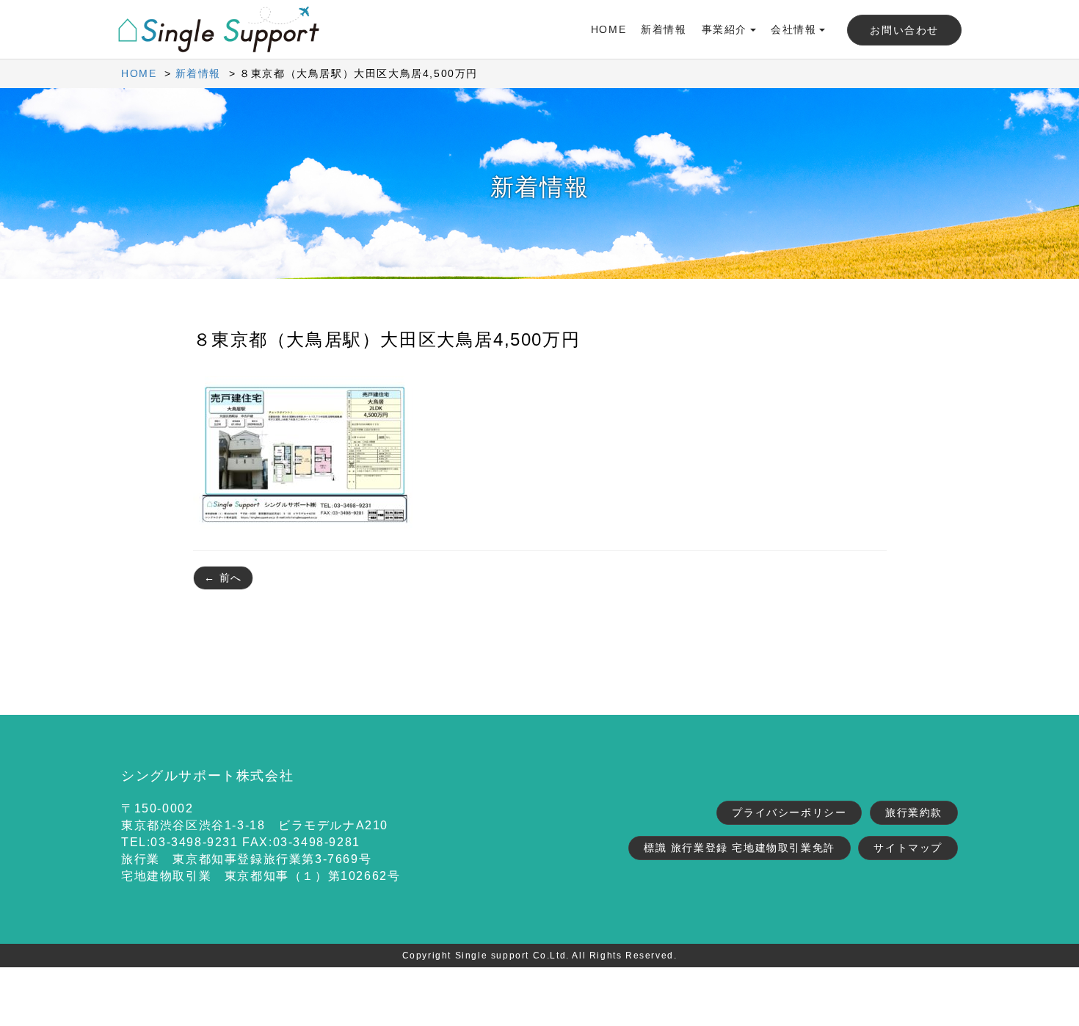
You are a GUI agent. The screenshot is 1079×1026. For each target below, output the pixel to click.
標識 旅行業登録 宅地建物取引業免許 (739, 848)
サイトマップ (907, 848)
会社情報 (793, 29)
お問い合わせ (904, 30)
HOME (608, 29)
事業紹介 (724, 29)
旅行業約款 (913, 812)
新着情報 (663, 29)
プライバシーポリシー (789, 812)
